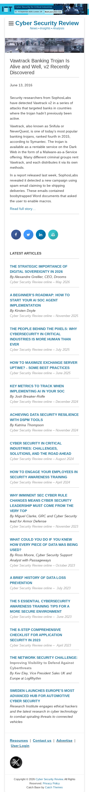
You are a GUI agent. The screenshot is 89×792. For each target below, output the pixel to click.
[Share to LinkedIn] (41, 238)
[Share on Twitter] (28, 238)
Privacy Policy (51, 783)
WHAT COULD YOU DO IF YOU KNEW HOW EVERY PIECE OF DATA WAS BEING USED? (44, 544)
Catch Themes (54, 787)
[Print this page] (53, 238)
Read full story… (23, 209)
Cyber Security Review (47, 23)
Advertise (64, 740)
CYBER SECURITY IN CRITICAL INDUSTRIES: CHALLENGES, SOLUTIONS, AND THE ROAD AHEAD (40, 448)
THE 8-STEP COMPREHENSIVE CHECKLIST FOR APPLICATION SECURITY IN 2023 (36, 635)
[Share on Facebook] (16, 238)
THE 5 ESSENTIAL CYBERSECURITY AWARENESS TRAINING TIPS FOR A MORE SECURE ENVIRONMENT (40, 606)
